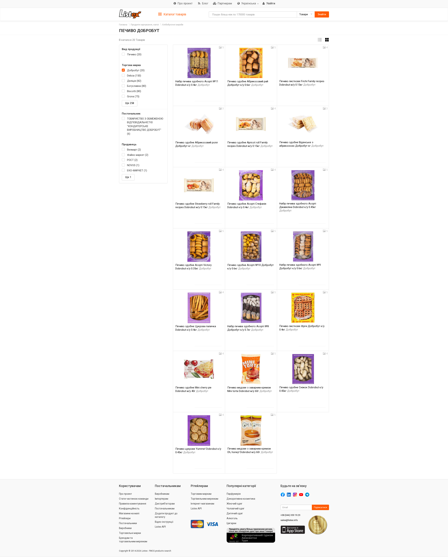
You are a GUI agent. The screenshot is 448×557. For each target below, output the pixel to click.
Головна (123, 24)
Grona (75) (133, 96)
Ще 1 (128, 177)
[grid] (327, 40)
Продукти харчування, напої (145, 24)
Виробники (125, 528)
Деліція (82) (134, 80)
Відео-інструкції (164, 521)
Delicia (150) (134, 75)
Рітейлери (125, 518)
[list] (319, 40)
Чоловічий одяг (235, 508)
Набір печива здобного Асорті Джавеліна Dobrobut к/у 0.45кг (297, 207)
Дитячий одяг (235, 513)
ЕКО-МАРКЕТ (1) (137, 170)
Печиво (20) (134, 54)
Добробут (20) (136, 70)
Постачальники (128, 523)
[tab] (172, 14)
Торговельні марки (130, 533)
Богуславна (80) (136, 86)
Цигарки (231, 523)
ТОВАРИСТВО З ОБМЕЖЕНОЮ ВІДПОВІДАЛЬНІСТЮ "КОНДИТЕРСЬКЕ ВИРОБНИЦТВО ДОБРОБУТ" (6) (145, 126)
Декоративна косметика (241, 498)
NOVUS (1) (133, 165)
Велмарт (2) (134, 149)
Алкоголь (232, 518)
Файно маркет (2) (137, 154)
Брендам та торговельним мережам (133, 540)
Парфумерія (234, 493)
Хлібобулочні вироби (172, 24)
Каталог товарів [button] (174, 14)
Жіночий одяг (234, 503)
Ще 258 (129, 103)
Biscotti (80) (134, 91)
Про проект (125, 493)
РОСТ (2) (132, 160)
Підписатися (320, 507)
